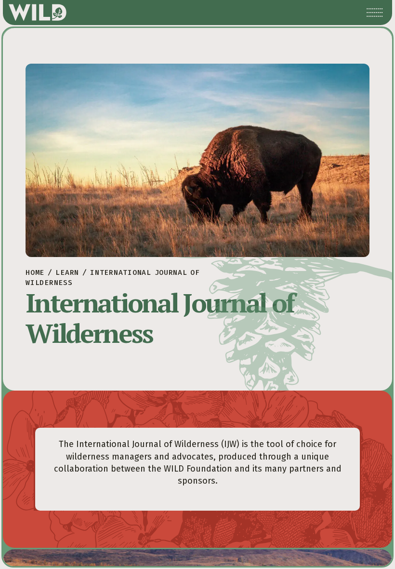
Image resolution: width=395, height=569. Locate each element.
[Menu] (374, 12)
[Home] (37, 12)
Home (35, 272)
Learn (67, 272)
